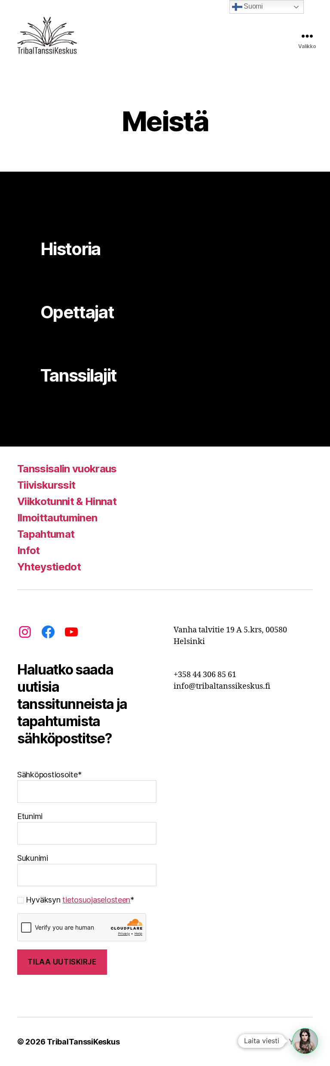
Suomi (252, 6)
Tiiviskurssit (46, 485)
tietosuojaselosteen (96, 899)
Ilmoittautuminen (57, 517)
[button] (305, 1041)
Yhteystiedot (49, 567)
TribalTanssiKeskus (83, 1041)
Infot (28, 550)
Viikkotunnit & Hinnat (66, 501)
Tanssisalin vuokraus (67, 468)
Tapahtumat (45, 534)
